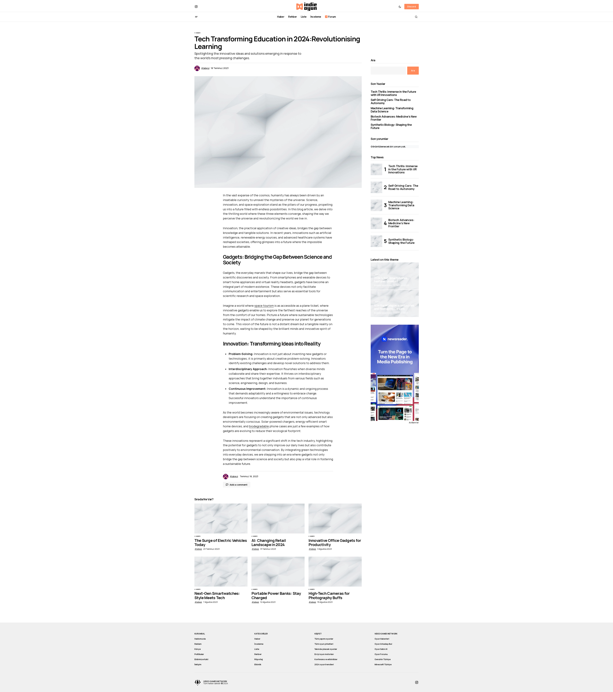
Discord (411, 6)
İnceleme (258, 644)
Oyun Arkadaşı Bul (383, 644)
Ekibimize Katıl (201, 659)
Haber (198, 33)
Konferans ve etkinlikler (325, 659)
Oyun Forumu (381, 654)
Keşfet (318, 633)
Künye (197, 649)
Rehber (258, 654)
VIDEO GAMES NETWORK (386, 633)
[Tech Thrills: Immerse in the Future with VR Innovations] (376, 169)
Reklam (197, 644)
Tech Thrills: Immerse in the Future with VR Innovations (393, 93)
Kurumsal (199, 633)
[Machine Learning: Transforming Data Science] (376, 205)
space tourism (264, 306)
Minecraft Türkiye (383, 664)
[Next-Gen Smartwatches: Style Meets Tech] (221, 572)
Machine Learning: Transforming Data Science (392, 110)
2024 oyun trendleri (324, 664)
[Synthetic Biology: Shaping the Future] (376, 241)
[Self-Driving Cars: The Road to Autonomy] (376, 187)
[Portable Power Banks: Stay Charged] (278, 572)
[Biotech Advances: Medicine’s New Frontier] (376, 223)
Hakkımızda (200, 638)
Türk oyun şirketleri (323, 644)
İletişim (197, 664)
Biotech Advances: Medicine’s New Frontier (394, 118)
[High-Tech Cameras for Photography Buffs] (335, 572)
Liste (256, 649)
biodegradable (259, 426)
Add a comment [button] (238, 484)
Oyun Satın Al (381, 649)
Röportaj (258, 659)
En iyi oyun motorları (324, 654)
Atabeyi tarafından (383, 312)
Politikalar (199, 654)
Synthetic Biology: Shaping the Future (391, 126)
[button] (399, 6)
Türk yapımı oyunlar (323, 638)
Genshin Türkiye (383, 659)
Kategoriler (260, 633)
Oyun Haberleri (382, 638)
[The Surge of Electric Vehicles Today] (221, 519)
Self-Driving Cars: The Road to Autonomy (391, 101)
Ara (373, 60)
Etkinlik (257, 664)
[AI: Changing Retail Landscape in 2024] (278, 519)
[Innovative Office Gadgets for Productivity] (335, 519)
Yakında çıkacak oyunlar (325, 649)
